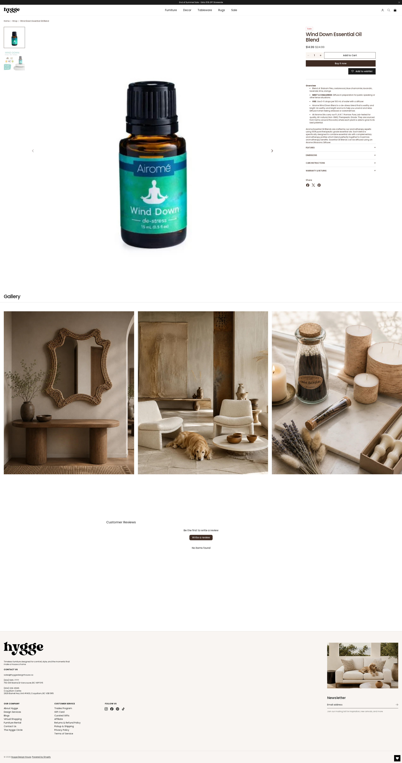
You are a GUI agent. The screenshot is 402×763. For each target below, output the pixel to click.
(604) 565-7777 (11, 680)
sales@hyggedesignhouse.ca (18, 675)
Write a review (201, 537)
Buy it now (341, 63)
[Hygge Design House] (23, 648)
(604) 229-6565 (11, 688)
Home (6, 21)
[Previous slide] (32, 150)
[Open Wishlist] (397, 758)
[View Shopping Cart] (395, 10)
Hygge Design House (21, 757)
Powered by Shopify (41, 757)
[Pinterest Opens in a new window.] (319, 185)
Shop (14, 21)
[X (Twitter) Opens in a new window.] (313, 185)
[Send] (397, 704)
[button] (389, 10)
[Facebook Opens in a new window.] (308, 185)
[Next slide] (272, 150)
